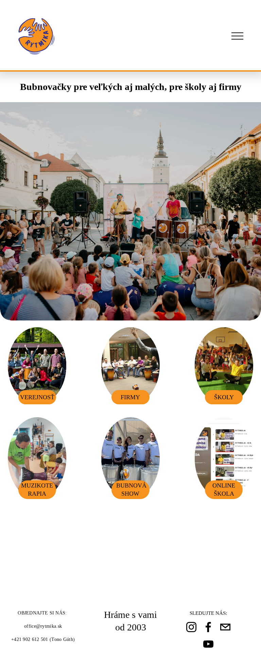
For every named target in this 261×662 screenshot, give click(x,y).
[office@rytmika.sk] (225, 627)
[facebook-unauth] (208, 627)
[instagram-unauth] (191, 627)
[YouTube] (208, 644)
